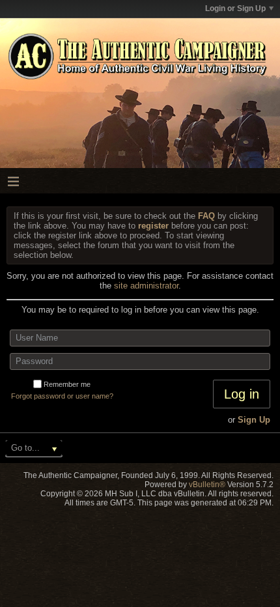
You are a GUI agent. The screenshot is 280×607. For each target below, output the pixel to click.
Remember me (67, 384)
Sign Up (254, 420)
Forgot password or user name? (62, 396)
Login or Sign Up (235, 8)
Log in (241, 394)
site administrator (146, 285)
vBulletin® (207, 484)
